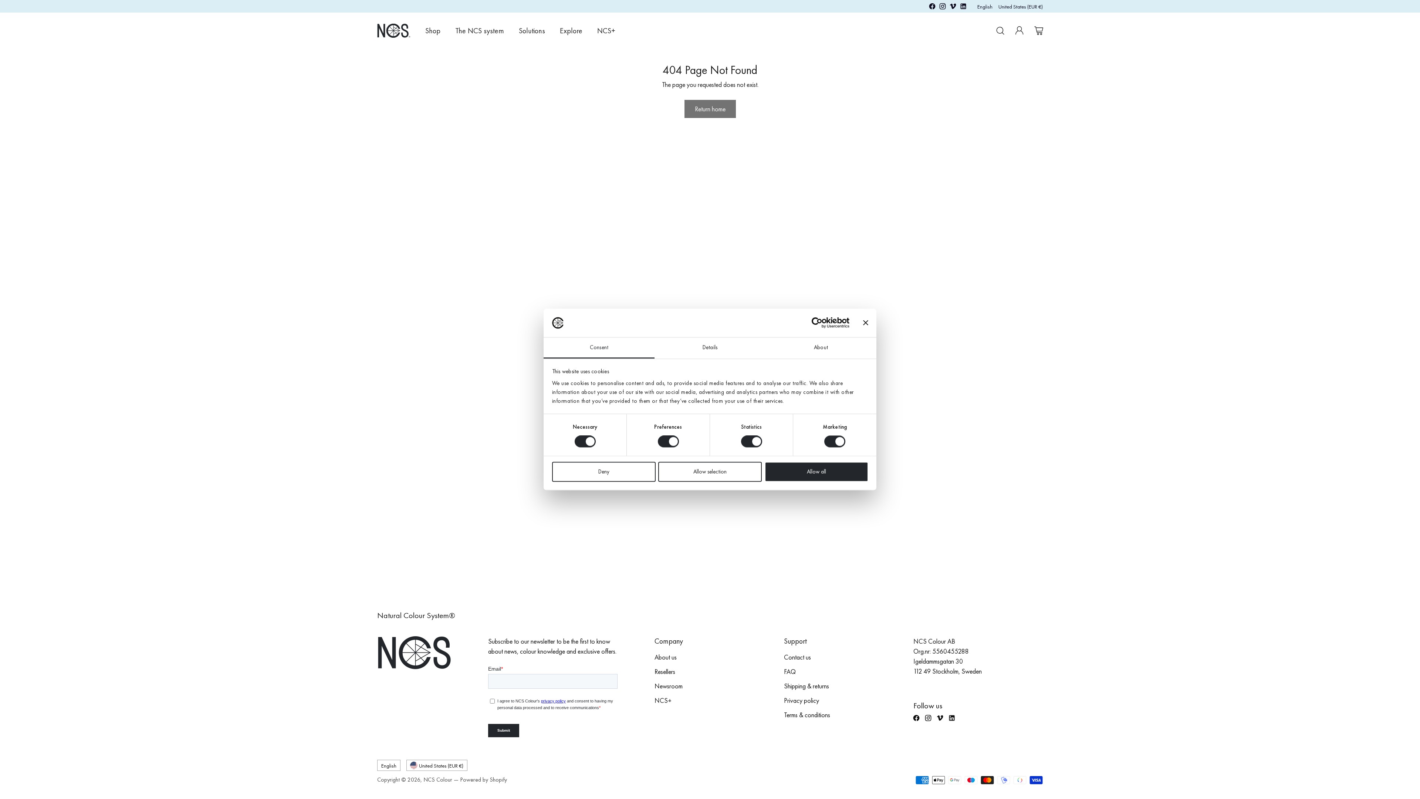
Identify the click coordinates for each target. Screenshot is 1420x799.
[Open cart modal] (1039, 31)
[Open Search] (1000, 31)
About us (666, 657)
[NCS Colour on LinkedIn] (963, 8)
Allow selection (710, 471)
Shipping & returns (806, 686)
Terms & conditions (807, 715)
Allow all (816, 471)
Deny (603, 471)
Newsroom (669, 686)
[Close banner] (865, 323)
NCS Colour (437, 779)
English (985, 6)
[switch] (668, 442)
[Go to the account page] (1019, 31)
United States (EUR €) (1020, 6)
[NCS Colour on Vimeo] (953, 8)
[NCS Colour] (393, 30)
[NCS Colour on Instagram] (942, 8)
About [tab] (821, 347)
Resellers (665, 671)
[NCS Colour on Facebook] (932, 8)
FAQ (790, 671)
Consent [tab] (599, 347)
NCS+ (663, 700)
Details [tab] (710, 347)
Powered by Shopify (483, 779)
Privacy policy (801, 700)
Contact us (797, 657)
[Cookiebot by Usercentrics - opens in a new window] (817, 322)
